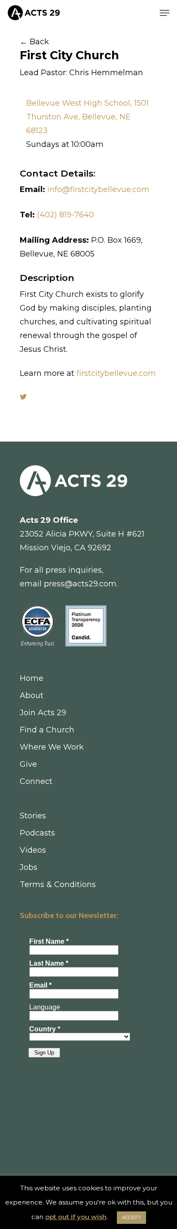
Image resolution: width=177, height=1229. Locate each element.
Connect (36, 781)
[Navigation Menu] (164, 13)
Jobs (28, 867)
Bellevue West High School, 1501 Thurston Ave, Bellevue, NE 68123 (87, 116)
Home (31, 678)
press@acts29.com (80, 584)
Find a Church (47, 730)
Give (28, 764)
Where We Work (52, 747)
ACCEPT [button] (131, 1217)
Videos (33, 850)
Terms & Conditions (58, 884)
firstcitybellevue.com (116, 373)
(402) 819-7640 (65, 215)
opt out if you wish (76, 1217)
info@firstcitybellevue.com (98, 189)
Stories (33, 815)
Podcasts (37, 833)
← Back (34, 41)
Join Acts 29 (43, 712)
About (31, 695)
